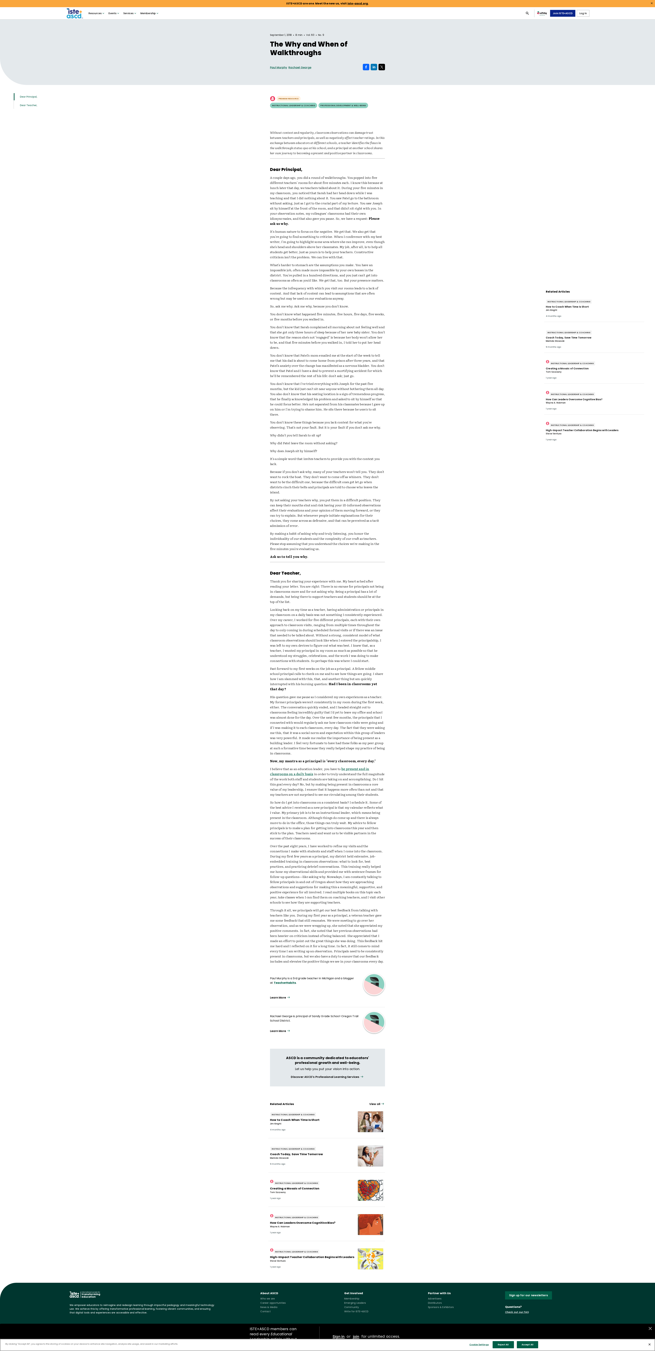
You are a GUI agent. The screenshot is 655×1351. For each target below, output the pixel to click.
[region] (327, 1345)
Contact (265, 1311)
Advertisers (434, 1298)
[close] (651, 3)
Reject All (503, 1344)
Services (128, 13)
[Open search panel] (527, 13)
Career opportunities (273, 1303)
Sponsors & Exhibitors (441, 1307)
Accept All (527, 1344)
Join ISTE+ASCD (563, 13)
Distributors (435, 1303)
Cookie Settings (479, 1344)
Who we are (267, 1298)
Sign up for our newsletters (528, 1295)
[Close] (649, 1344)
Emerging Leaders (355, 1303)
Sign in (339, 1336)
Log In (583, 13)
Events (112, 13)
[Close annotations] (650, 1328)
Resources (95, 13)
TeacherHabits (285, 983)
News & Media (268, 1307)
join (356, 1336)
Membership (148, 13)
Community (351, 1307)
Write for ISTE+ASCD (356, 1311)
